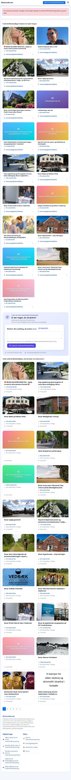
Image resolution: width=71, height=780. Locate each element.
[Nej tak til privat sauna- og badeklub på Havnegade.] (52, 137)
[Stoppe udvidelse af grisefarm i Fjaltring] (52, 200)
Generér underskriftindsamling (23, 345)
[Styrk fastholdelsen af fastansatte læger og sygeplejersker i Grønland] (18, 137)
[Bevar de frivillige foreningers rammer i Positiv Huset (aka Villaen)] (18, 105)
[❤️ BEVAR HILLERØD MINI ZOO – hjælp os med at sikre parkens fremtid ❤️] (18, 42)
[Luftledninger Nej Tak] (52, 104)
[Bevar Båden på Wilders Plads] (52, 168)
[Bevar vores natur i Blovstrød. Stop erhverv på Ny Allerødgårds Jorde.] (52, 262)
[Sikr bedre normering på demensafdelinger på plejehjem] (18, 230)
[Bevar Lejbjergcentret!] (52, 72)
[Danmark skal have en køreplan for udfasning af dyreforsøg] (18, 262)
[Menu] (68, 2)
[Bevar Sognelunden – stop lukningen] (52, 229)
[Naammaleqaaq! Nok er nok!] (52, 41)
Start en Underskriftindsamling (54, 2)
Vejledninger (8, 734)
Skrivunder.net (7, 2)
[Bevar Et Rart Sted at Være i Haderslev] (18, 200)
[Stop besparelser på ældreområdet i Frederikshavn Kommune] (18, 294)
